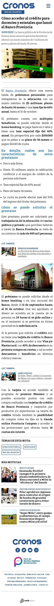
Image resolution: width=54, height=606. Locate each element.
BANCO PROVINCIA (11, 447)
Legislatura (20, 574)
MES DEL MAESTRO (11, 453)
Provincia (9, 574)
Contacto (43, 585)
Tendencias (30, 578)
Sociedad (11, 578)
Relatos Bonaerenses (37, 581)
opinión (8, 585)
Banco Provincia (16, 90)
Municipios (32, 574)
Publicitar (17, 585)
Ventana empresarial (16, 581)
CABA (47, 574)
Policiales (42, 578)
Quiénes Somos (30, 585)
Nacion (40, 574)
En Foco (20, 578)
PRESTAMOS (29, 447)
